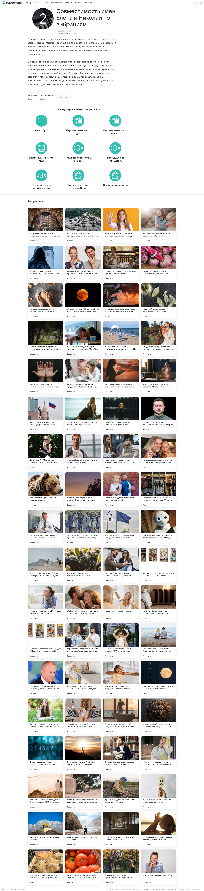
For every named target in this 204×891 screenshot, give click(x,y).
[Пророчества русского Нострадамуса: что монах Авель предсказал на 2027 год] (45, 263)
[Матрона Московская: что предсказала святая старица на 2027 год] (45, 225)
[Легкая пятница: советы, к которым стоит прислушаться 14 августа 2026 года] (121, 338)
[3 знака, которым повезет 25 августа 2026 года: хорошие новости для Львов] (121, 640)
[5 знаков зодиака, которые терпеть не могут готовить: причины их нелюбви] (45, 301)
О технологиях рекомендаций (166, 889)
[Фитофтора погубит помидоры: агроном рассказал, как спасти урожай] (83, 867)
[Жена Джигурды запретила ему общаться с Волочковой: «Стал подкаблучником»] (158, 452)
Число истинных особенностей (41, 187)
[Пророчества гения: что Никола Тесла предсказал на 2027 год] (158, 527)
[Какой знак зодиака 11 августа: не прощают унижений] (121, 489)
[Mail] (3, 3)
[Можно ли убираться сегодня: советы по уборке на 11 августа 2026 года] (158, 754)
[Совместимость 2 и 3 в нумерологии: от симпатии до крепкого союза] (121, 867)
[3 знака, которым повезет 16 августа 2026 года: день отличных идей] (121, 716)
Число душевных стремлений (115, 159)
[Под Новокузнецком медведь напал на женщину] (45, 489)
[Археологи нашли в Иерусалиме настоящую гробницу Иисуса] (45, 867)
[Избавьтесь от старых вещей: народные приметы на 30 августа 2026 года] (158, 489)
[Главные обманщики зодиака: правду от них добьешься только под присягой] (83, 263)
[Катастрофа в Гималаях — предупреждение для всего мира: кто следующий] (83, 225)
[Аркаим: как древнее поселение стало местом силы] (121, 791)
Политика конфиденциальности (189, 889)
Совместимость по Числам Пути (78, 187)
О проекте (110, 889)
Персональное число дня (78, 132)
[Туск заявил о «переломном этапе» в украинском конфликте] (45, 678)
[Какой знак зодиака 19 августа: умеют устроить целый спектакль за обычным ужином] (83, 754)
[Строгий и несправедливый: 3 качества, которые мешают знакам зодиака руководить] (45, 527)
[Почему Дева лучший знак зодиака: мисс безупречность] (121, 565)
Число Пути (41, 130)
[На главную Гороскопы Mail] (13, 3)
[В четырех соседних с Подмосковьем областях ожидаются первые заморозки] (83, 565)
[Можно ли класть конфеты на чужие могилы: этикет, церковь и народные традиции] (45, 338)
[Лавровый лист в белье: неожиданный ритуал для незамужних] (158, 301)
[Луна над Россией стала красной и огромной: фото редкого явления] (158, 678)
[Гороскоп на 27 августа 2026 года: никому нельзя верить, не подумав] (45, 603)
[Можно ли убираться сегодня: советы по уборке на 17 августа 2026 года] (83, 678)
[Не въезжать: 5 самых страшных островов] (83, 829)
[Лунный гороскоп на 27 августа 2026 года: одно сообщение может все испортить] (83, 716)
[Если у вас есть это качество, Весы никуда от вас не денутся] (158, 640)
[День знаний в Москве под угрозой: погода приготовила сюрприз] (45, 452)
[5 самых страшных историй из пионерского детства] (158, 791)
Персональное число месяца (115, 132)
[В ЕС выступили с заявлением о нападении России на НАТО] (121, 527)
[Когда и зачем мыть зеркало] (121, 603)
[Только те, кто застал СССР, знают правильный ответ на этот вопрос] (83, 527)
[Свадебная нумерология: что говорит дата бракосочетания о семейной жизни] (158, 338)
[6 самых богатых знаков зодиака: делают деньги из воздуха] (83, 452)
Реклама (22, 889)
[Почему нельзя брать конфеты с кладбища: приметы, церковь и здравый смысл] (83, 791)
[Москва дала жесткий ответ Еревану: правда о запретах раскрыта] (45, 414)
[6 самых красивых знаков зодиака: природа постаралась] (121, 263)
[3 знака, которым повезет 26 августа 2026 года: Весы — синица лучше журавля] (158, 376)
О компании (13, 889)
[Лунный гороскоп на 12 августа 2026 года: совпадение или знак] (45, 716)
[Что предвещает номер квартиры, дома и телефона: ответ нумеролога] (45, 754)
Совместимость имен (115, 185)
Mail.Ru (4, 889)
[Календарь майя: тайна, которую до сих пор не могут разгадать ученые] (158, 716)
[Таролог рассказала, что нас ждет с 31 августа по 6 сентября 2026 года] (45, 640)
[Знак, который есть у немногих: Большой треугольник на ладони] (121, 225)
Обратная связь (148, 889)
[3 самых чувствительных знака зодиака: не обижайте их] (158, 225)
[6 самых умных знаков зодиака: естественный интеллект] (121, 754)
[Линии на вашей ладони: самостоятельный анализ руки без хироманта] (45, 376)
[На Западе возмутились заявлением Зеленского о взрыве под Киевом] (158, 414)
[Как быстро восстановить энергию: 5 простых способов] (121, 678)
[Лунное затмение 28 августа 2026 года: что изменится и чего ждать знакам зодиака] (83, 301)
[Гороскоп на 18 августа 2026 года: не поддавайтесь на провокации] (83, 640)
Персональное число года (41, 159)
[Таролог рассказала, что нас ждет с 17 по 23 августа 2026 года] (158, 565)
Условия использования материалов (128, 889)
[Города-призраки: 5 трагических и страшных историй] (121, 829)
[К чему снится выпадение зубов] (158, 867)
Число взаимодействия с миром (78, 159)
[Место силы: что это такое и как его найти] (45, 829)
